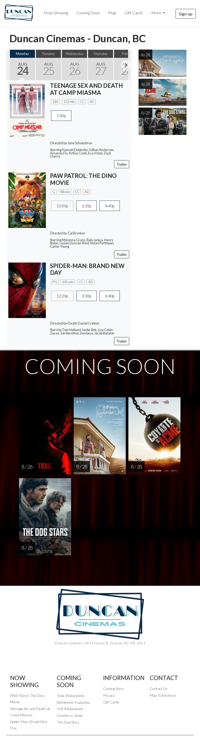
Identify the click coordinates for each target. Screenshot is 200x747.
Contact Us (159, 688)
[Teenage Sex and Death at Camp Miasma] (27, 109)
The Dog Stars (68, 722)
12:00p (62, 205)
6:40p (109, 296)
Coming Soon (88, 12)
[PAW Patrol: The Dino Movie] (27, 199)
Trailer (121, 164)
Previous (11, 65)
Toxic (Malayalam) (70, 695)
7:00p (61, 115)
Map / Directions (163, 695)
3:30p (86, 296)
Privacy (109, 695)
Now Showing (56, 12)
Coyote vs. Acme (70, 715)
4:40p (109, 205)
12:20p (62, 296)
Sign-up (185, 13)
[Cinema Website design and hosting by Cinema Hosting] (100, 739)
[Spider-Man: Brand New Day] (27, 289)
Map (112, 12)
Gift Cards (134, 12)
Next (126, 65)
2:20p (86, 205)
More (156, 12)
